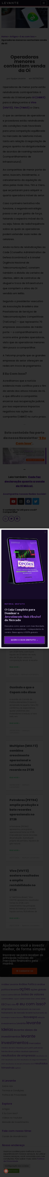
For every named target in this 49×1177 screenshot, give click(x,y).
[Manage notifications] (6, 1171)
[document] (24, 588)
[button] (45, 532)
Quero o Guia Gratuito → (24, 640)
